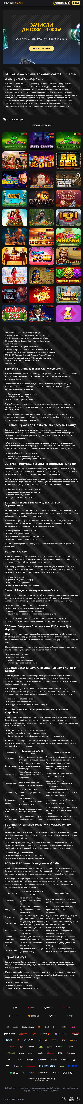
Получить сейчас (41, 48)
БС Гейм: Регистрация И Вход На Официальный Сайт (27, 338)
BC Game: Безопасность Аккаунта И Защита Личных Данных (30, 352)
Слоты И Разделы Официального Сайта (21, 346)
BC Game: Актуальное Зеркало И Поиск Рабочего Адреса (29, 358)
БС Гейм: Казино (11, 344)
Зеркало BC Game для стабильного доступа (23, 332)
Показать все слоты (41, 125)
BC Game (12, 3)
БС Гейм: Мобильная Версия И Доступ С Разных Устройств (29, 355)
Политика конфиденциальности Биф (41, 1079)
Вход (76, 3)
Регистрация (62, 3)
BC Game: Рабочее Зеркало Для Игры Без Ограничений (28, 341)
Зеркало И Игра (11, 363)
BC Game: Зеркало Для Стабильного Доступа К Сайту (27, 335)
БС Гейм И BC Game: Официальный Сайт (22, 361)
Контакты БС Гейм (41, 1081)
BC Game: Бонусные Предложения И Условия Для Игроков (29, 349)
